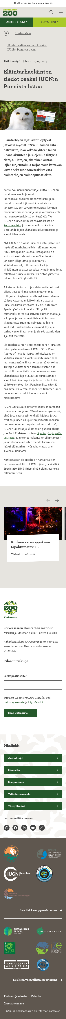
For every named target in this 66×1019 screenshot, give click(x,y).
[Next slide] (58, 500)
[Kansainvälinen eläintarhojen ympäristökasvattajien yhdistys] (49, 948)
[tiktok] (42, 828)
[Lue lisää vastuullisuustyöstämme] (17, 873)
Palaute (36, 996)
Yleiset (15, 554)
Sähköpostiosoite (15, 676)
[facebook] (15, 828)
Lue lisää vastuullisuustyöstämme (35, 979)
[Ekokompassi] (49, 931)
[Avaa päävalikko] (62, 12)
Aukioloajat (16, 22)
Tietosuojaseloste (15, 996)
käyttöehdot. (36, 702)
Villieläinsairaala (19, 793)
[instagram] (7, 828)
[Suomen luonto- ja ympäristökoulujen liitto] (16, 948)
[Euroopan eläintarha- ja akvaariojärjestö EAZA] (17, 853)
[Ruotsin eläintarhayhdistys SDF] (17, 893)
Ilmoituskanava (14, 1003)
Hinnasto (14, 770)
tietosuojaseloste (14, 702)
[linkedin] (24, 828)
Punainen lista (12, 225)
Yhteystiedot (16, 805)
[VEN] (49, 965)
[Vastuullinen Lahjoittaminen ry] (16, 965)
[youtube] (33, 828)
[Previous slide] (51, 500)
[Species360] (49, 873)
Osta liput (49, 22)
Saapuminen (16, 782)
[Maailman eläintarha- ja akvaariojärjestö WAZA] (49, 853)
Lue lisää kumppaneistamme (38, 910)
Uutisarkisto (23, 33)
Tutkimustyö (12, 61)
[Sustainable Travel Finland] (16, 931)
